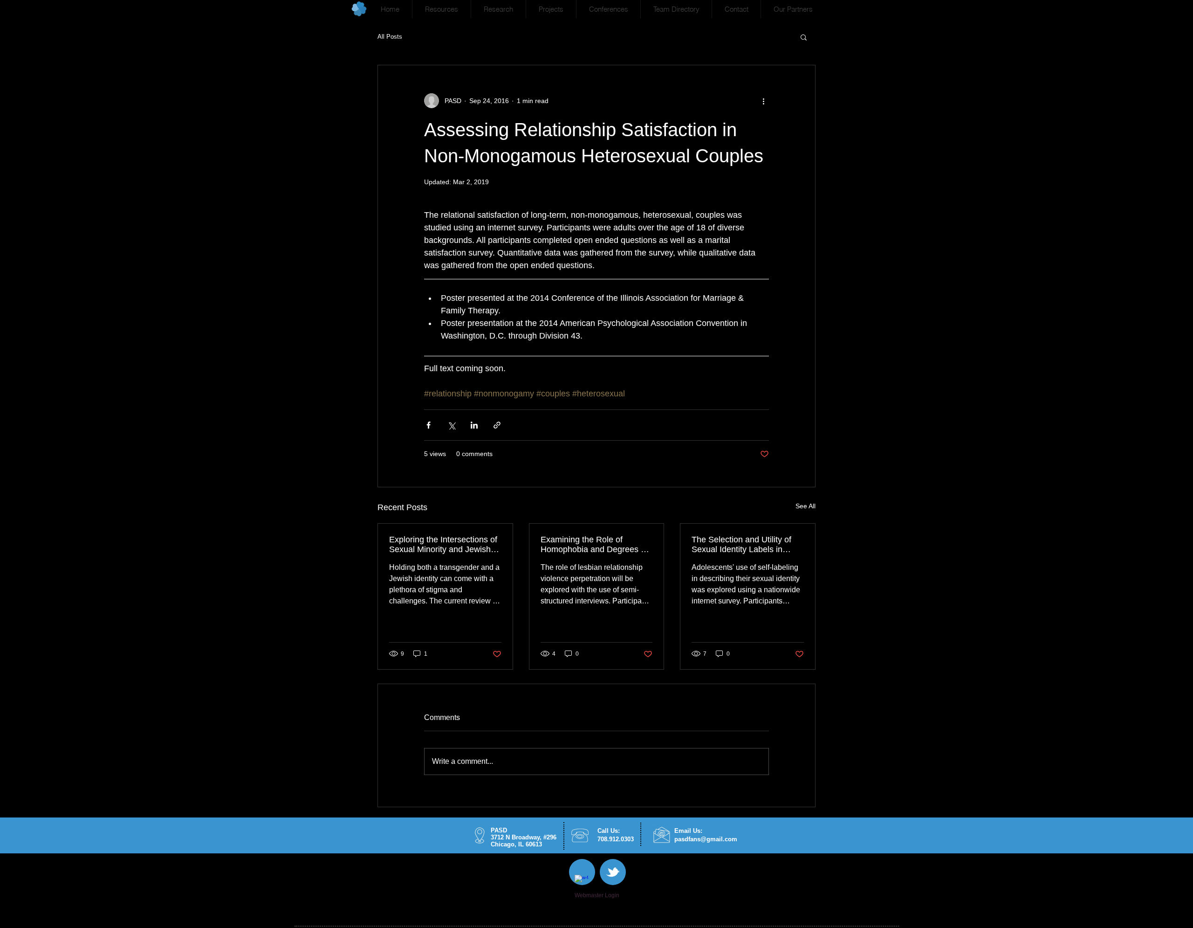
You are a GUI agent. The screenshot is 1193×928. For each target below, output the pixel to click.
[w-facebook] (582, 882)
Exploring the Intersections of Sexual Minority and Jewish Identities (443, 544)
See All (805, 506)
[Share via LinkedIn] (474, 425)
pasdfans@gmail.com (705, 839)
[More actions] (763, 100)
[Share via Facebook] (428, 425)
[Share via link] (497, 425)
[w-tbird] (613, 872)
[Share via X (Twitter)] (451, 425)
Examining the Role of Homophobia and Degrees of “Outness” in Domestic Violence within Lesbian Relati (596, 544)
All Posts (389, 36)
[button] (441, 9)
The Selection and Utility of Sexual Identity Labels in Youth (741, 544)
